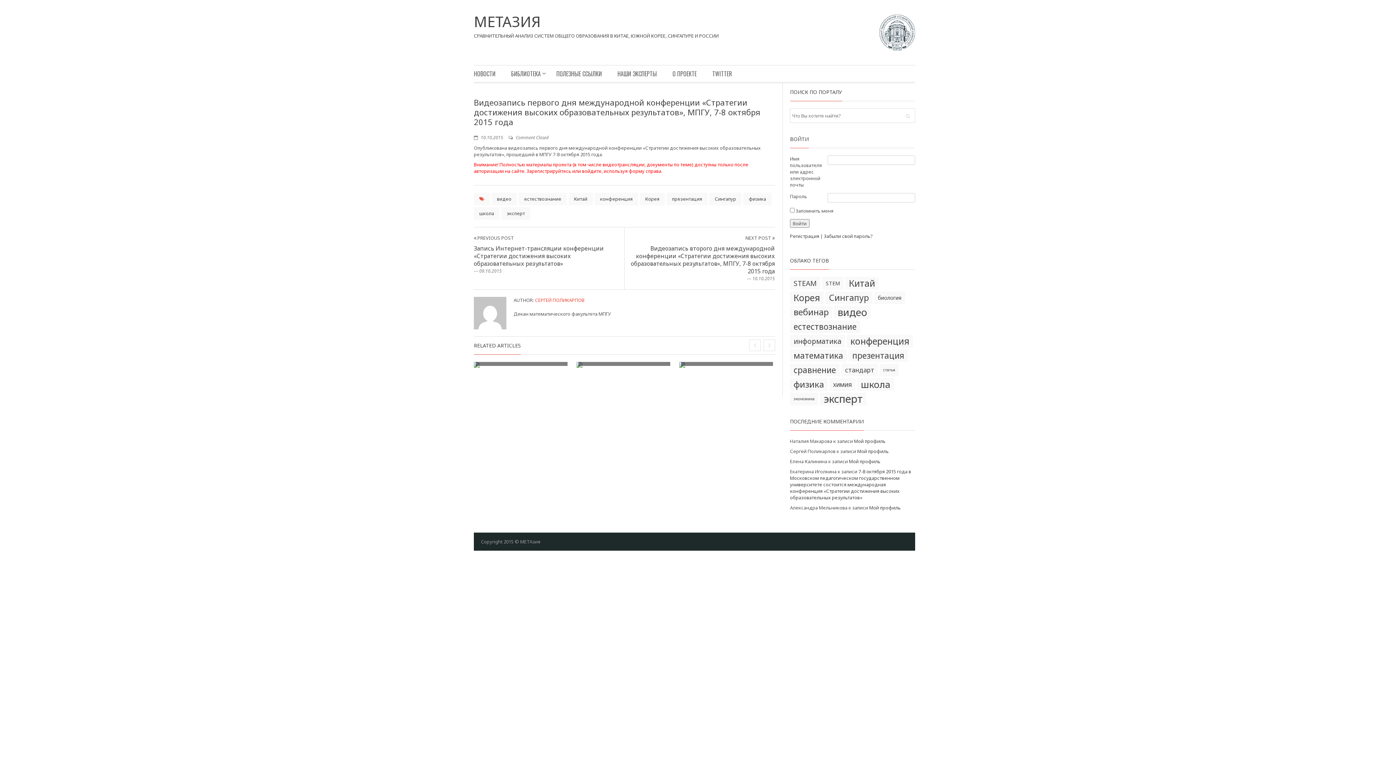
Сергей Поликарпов (560, 300)
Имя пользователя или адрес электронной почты (806, 171)
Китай (580, 199)
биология (889, 297)
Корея (652, 199)
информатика (817, 341)
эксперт (516, 213)
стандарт (859, 370)
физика (757, 199)
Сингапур (725, 199)
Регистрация (804, 236)
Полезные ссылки (579, 73)
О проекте (684, 73)
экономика (804, 398)
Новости (485, 73)
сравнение (815, 370)
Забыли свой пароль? (848, 236)
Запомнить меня (814, 211)
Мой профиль (869, 441)
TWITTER (722, 73)
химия (842, 384)
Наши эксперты (637, 73)
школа (486, 213)
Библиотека (526, 73)
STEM (833, 283)
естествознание (542, 199)
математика (818, 355)
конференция (616, 199)
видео (504, 199)
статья (889, 369)
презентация (687, 199)
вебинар (811, 312)
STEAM (805, 283)
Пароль (798, 196)
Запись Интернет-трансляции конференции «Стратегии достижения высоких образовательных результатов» (539, 256)
